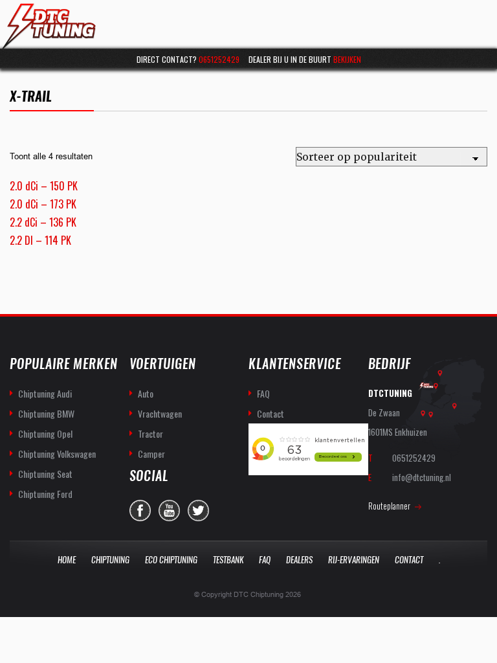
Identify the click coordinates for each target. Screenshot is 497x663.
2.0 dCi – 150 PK (44, 186)
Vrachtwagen (160, 413)
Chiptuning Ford (45, 493)
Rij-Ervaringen (353, 559)
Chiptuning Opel (45, 433)
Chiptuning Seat (45, 473)
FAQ (263, 393)
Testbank (228, 559)
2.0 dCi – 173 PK (43, 204)
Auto (145, 393)
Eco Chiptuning (171, 559)
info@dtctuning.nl (421, 477)
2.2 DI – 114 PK (40, 240)
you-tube (169, 510)
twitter (198, 510)
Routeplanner (389, 505)
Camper (151, 453)
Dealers (299, 559)
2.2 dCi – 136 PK (43, 222)
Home (67, 559)
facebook (140, 510)
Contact (270, 413)
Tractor (150, 433)
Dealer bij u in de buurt (304, 59)
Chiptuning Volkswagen (57, 453)
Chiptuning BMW (46, 413)
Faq (265, 559)
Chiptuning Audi (45, 393)
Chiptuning (110, 559)
